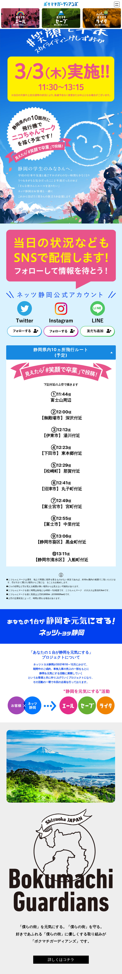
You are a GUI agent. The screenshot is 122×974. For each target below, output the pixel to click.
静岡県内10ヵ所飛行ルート (61, 352)
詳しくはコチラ (61, 959)
